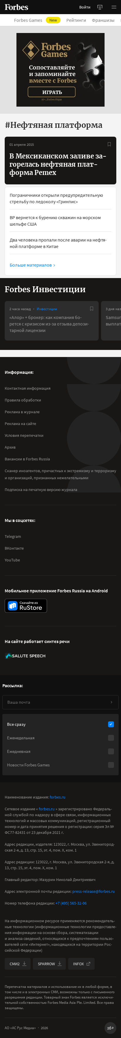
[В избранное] (109, 144)
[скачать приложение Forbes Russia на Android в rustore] (26, 606)
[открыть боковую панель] (100, 7)
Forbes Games (35, 20)
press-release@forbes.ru (93, 891)
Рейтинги (76, 20)
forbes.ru (57, 797)
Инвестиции (47, 308)
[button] (114, 7)
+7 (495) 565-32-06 (71, 903)
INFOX (78, 963)
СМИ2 (15, 963)
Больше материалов (31, 265)
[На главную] (16, 7)
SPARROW (46, 963)
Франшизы (103, 20)
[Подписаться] (111, 702)
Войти (84, 7)
